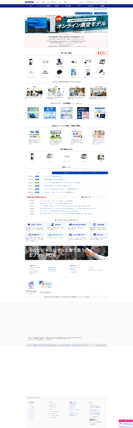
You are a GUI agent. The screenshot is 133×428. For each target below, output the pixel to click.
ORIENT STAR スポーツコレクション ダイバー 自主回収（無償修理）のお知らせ (56, 203)
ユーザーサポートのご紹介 (53, 415)
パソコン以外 (83, 46)
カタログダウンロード (53, 404)
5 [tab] (68, 34)
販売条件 (68, 345)
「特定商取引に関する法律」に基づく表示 (79, 345)
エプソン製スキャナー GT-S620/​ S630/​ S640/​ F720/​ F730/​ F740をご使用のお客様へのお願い (59, 211)
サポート (79, 5)
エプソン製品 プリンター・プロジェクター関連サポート (96, 270)
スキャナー (31, 411)
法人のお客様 (68, 5)
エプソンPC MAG (52, 417)
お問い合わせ (91, 5)
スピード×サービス (52, 407)
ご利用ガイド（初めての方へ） (35, 267)
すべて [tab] (38, 172)
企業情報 (102, 5)
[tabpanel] (66, 24)
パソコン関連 (76, 46)
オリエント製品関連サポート (94, 416)
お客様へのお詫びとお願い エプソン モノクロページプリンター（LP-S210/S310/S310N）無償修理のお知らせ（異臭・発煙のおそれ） (67, 213)
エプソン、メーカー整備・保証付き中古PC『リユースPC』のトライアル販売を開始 (62, 182)
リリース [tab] (94, 172)
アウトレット (71, 411)
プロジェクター (32, 409)
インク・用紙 (31, 407)
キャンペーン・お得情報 (66, 103)
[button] (46, 284)
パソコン (30, 5)
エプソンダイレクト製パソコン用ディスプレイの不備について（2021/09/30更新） (56, 200)
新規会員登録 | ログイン (73, 415)
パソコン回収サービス (74, 272)
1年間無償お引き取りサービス (74, 413)
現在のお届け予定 (73, 267)
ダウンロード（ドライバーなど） (95, 406)
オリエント (31, 415)
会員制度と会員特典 (51, 267)
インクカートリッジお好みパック (75, 409)
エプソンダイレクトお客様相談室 (95, 422)
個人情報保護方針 (31, 288)
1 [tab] (60, 34)
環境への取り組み (41, 345)
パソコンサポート (91, 267)
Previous (26, 24)
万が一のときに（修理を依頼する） (95, 407)
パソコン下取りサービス (53, 411)
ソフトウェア (31, 417)
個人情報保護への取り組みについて (52, 345)
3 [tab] (64, 34)
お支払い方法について (34, 272)
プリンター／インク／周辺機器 (43, 5)
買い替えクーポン (72, 407)
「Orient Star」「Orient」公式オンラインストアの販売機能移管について (60, 192)
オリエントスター (32, 413)
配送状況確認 (72, 269)
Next (107, 24)
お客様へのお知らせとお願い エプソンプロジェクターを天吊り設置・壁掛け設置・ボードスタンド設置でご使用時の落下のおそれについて (68, 208)
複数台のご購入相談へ (52, 269)
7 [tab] (72, 34)
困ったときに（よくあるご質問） (95, 412)
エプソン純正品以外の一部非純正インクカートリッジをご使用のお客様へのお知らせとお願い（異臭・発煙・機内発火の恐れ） (65, 206)
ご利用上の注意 (63, 345)
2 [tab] (62, 34)
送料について (32, 274)
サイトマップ (29, 345)
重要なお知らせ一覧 (85, 197)
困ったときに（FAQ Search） (94, 405)
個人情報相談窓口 (93, 424)
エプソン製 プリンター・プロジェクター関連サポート (94, 410)
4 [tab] (66, 34)
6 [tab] (70, 34)
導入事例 (56, 5)
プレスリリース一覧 (102, 170)
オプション (31, 419)
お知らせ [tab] (66, 172)
